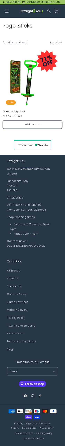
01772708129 (13, 2)
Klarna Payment (17, 302)
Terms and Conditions (22, 341)
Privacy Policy (16, 318)
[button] (7, 11)
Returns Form (15, 333)
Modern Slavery (17, 310)
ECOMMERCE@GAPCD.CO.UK (43, 2)
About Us (13, 278)
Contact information (34, 438)
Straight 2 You (30, 423)
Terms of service (24, 433)
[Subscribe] (54, 371)
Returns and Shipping (21, 325)
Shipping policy (44, 433)
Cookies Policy (16, 294)
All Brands (13, 270)
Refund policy (29, 427)
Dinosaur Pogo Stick (14, 111)
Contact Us (14, 286)
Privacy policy (47, 427)
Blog (10, 349)
